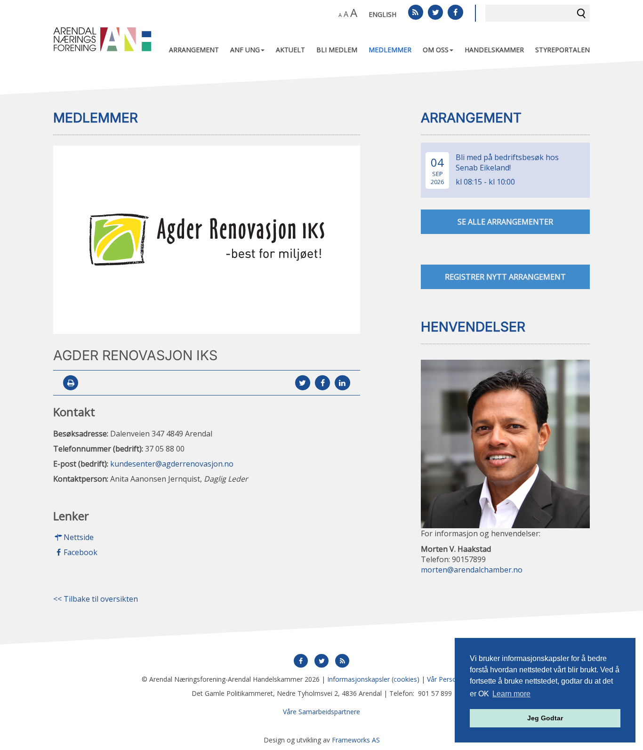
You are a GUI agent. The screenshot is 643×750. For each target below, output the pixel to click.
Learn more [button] (511, 694)
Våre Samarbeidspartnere (321, 711)
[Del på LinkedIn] (342, 383)
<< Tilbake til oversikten (95, 599)
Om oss (436, 49)
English (382, 14)
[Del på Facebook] (322, 383)
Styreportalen (562, 49)
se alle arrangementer (505, 222)
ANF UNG (245, 49)
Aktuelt (290, 49)
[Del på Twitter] (302, 383)
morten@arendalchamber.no (471, 570)
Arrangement (194, 49)
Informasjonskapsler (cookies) (373, 679)
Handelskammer (494, 49)
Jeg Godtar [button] (545, 718)
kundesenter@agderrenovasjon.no (171, 464)
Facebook (80, 553)
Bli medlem (336, 49)
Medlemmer (390, 49)
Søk (581, 13)
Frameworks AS (356, 739)
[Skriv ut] (70, 383)
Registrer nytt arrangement (505, 277)
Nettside (79, 537)
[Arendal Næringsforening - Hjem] (102, 39)
